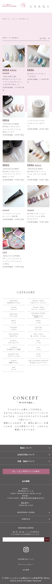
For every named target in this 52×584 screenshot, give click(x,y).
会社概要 (26, 570)
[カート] (44, 7)
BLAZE (22, 5)
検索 (31, 7)
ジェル (13, 19)
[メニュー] (48, 7)
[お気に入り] (35, 7)
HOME (5, 19)
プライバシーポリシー (26, 564)
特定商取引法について (26, 559)
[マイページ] (39, 7)
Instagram (26, 549)
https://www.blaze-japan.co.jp (26, 493)
